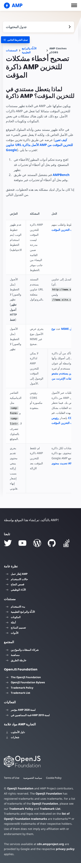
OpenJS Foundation (20, 788)
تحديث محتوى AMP (63, 463)
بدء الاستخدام (18, 606)
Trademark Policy (22, 687)
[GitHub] (52, 543)
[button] (74, 5)
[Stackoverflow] (66, 543)
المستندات (11, 50)
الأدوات (14, 633)
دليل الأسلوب (18, 732)
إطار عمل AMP (19, 574)
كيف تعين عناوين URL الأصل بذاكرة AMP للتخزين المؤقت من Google (39, 145)
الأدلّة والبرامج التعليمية (29, 50)
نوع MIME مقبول (64, 329)
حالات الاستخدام (19, 579)
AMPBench (61, 175)
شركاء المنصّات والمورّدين (25, 650)
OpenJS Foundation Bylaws (28, 682)
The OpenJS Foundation (26, 677)
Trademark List (20, 693)
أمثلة (13, 622)
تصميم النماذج (18, 627)
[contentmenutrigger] (38, 26)
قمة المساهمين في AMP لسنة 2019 (30, 715)
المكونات (16, 617)
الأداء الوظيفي (18, 589)
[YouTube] (22, 543)
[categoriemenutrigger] (15, 39)
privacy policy (65, 849)
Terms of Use (11, 778)
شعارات (15, 737)
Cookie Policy (54, 778)
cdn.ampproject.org (50, 844)
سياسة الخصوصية (32, 778)
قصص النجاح (17, 584)
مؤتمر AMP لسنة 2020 (23, 710)
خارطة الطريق (18, 660)
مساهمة (15, 655)
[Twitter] (8, 543)
